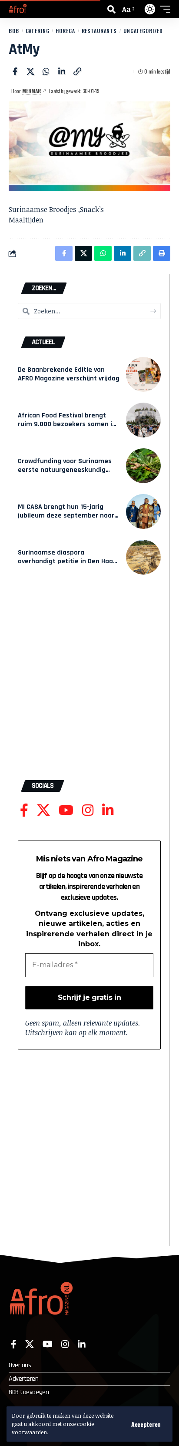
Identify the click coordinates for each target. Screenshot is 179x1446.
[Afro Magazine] (18, 9)
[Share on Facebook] (15, 71)
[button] (146, 1424)
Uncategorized (143, 30)
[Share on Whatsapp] (46, 71)
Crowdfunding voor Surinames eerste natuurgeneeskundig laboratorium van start (65, 470)
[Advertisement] (89, 681)
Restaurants (99, 30)
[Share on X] (30, 71)
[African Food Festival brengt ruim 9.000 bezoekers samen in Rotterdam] (143, 420)
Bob (14, 30)
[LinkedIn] (108, 810)
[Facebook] (24, 810)
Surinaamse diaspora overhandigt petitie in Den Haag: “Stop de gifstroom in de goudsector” (68, 566)
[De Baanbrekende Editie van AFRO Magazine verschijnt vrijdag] (143, 374)
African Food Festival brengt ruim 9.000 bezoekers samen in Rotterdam (67, 424)
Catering (38, 30)
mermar (31, 90)
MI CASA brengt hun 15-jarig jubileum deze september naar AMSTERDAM (66, 515)
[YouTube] (66, 810)
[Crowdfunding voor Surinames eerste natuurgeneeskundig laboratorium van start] (143, 465)
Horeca (65, 30)
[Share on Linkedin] (62, 71)
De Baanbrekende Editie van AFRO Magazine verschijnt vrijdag (68, 374)
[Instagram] (88, 810)
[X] (43, 810)
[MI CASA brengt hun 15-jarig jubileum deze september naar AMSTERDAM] (143, 511)
